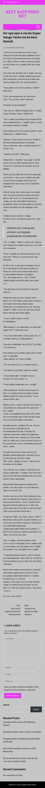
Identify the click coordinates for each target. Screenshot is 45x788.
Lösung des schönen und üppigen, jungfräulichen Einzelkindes (22, 232)
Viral (23, 785)
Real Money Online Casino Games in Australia (22, 732)
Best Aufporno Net (22, 14)
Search (6, 705)
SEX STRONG (16, 596)
